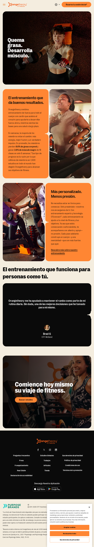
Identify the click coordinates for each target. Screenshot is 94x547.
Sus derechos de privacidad (69, 540)
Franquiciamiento (21, 465)
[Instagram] (50, 449)
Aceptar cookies (69, 527)
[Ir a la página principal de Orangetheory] (17, 4)
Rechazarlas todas (69, 533)
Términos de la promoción (72, 470)
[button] (57, 4)
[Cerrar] (89, 507)
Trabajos (47, 461)
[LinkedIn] (56, 449)
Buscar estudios (26, 400)
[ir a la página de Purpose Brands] (12, 506)
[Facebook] (38, 449)
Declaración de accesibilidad (21, 475)
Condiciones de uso (72, 465)
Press (21, 461)
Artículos (47, 465)
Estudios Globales (47, 456)
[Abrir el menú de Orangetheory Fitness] (4, 4)
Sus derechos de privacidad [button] (72, 456)
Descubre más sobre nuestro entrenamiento (64, 252)
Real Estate (21, 471)
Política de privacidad (72, 460)
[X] (44, 449)
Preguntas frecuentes (21, 456)
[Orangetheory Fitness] (47, 441)
